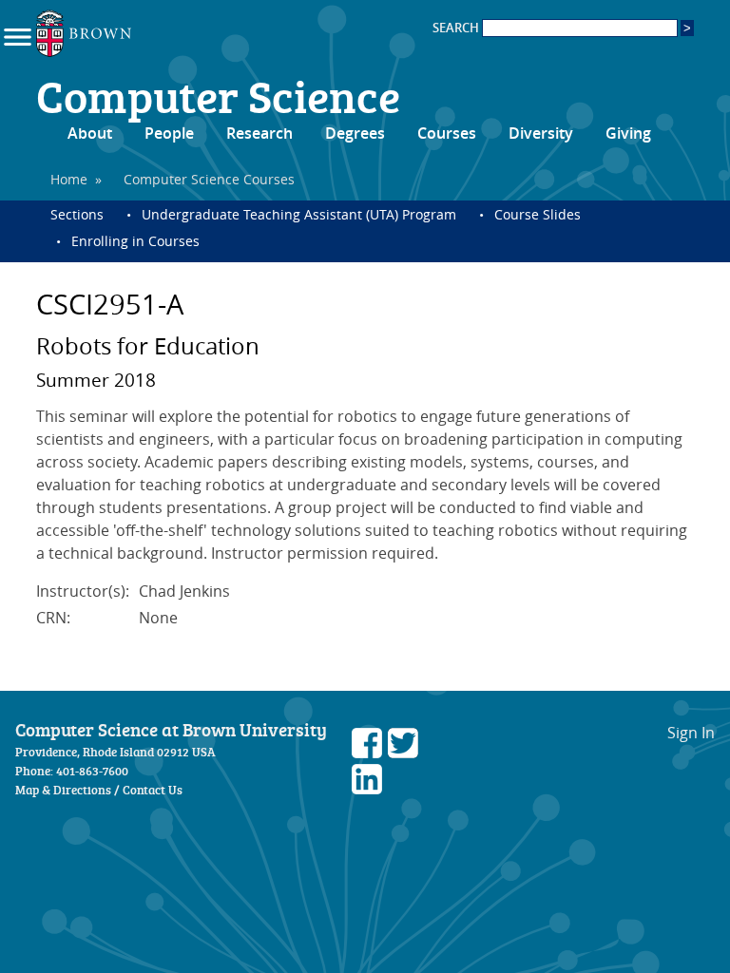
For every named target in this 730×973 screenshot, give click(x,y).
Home (68, 179)
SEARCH (457, 28)
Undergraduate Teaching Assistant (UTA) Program (299, 214)
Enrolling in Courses (135, 241)
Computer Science (218, 95)
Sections (77, 214)
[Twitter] (403, 752)
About (89, 133)
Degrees (355, 133)
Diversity (541, 133)
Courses (446, 133)
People (169, 133)
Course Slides (537, 214)
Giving (628, 133)
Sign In (691, 732)
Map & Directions (63, 789)
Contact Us (152, 789)
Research (259, 133)
